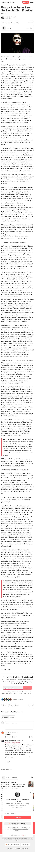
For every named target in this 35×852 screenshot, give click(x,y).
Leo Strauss (8, 732)
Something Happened (8, 782)
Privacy (21, 838)
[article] (17, 786)
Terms (25, 838)
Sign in (31, 2)
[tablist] (8, 717)
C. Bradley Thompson (10, 17)
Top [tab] (3, 777)
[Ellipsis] (33, 732)
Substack (9, 848)
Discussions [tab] (14, 777)
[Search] (32, 777)
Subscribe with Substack (18, 823)
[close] (30, 792)
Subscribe (25, 2)
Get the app (25, 844)
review (32, 81)
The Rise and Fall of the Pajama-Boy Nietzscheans (15, 66)
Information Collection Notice (20, 829)
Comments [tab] (5, 717)
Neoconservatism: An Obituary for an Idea (19, 171)
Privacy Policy (17, 830)
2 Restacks (20, 699)
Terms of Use (25, 827)
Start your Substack (13, 844)
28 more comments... (6, 769)
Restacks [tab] (12, 717)
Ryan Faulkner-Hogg (10, 740)
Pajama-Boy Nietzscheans (23, 633)
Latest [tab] (7, 777)
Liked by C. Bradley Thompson (13, 742)
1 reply (8, 762)
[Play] (4, 28)
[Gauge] (31, 28)
